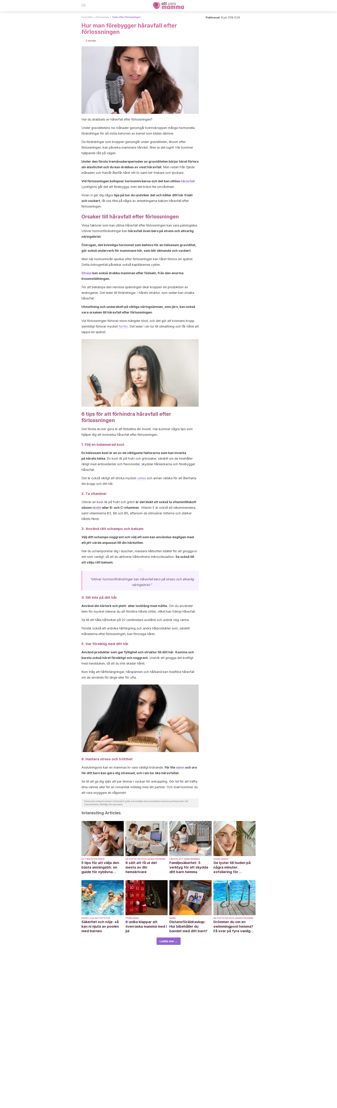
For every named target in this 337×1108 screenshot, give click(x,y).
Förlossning (102, 17)
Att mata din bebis (92, 859)
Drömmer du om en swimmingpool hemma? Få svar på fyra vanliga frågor (233, 926)
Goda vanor (220, 859)
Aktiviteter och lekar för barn (145, 859)
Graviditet (86, 17)
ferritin (123, 326)
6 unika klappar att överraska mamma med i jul (146, 926)
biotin (96, 507)
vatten (141, 478)
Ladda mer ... (169, 941)
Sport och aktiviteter (95, 918)
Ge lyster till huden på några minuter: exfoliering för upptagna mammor (232, 867)
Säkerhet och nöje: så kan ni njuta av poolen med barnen (100, 926)
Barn (172, 918)
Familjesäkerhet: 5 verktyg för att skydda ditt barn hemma (188, 867)
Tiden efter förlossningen (126, 17)
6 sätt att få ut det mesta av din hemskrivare (141, 867)
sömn (180, 767)
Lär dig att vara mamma (184, 859)
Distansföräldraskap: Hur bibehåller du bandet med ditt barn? (188, 926)
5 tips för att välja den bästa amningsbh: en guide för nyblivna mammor (100, 867)
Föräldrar (132, 918)
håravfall (188, 181)
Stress (86, 273)
